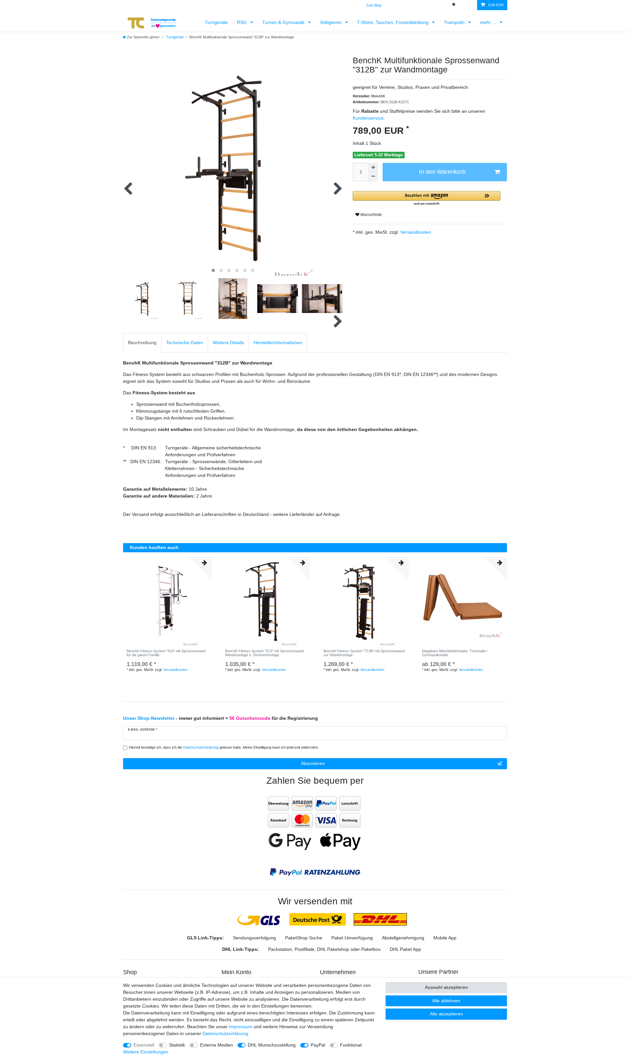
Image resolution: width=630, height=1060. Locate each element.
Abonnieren (313, 763)
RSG (242, 22)
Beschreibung (142, 342)
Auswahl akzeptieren (446, 987)
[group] (167, 601)
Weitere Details (228, 342)
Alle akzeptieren (446, 1013)
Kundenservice (368, 118)
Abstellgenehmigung (403, 937)
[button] (426, 198)
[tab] (142, 342)
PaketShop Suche (303, 937)
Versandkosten (415, 232)
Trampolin (455, 22)
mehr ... (488, 22)
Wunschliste (370, 214)
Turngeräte (216, 22)
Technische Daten (184, 342)
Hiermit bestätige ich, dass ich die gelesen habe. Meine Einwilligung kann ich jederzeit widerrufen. (224, 747)
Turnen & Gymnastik (284, 22)
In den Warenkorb (442, 171)
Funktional (351, 1045)
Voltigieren (331, 22)
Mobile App (444, 937)
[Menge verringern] (373, 176)
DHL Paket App (405, 949)
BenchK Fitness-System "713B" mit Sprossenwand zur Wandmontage (364, 653)
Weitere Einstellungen (145, 1051)
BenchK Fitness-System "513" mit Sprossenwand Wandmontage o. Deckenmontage (264, 653)
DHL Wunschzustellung (272, 1045)
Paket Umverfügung (352, 937)
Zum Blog (373, 5)
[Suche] (454, 5)
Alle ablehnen (446, 1000)
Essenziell (144, 1045)
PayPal (318, 1045)
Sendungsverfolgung (254, 937)
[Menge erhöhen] (373, 167)
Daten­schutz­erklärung (225, 1033)
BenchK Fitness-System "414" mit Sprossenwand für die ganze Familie (166, 653)
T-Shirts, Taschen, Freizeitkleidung (393, 22)
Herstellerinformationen (278, 342)
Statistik (177, 1045)
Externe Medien (216, 1045)
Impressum (240, 1026)
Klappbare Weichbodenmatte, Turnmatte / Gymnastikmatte (455, 653)
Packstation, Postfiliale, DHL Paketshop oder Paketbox (324, 949)
